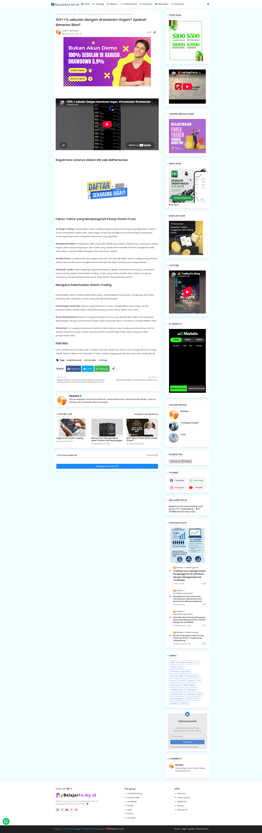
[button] (208, 4)
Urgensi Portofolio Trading (69, 438)
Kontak (191, 829)
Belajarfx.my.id (117, 829)
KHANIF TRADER (189, 685)
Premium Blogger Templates (78, 829)
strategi (68, 14)
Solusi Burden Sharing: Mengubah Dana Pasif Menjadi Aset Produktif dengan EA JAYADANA (189, 620)
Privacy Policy (202, 829)
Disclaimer (182, 809)
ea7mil (182, 680)
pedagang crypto (194, 694)
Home (87, 4)
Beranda (59, 14)
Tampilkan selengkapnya (145, 414)
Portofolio (147, 4)
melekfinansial (74, 360)
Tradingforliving (134, 793)
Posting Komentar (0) (107, 466)
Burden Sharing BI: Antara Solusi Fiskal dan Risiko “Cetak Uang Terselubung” (188, 638)
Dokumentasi (130, 4)
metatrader (90, 360)
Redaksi (74, 396)
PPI (188, 698)
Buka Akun (163, 4)
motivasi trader (176, 694)
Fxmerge (131, 817)
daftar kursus (118, 160)
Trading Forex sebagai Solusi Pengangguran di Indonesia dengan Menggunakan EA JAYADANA (189, 576)
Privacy (180, 805)
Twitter (89, 369)
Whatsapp (103, 369)
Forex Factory (183, 797)
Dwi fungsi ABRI (176, 676)
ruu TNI (196, 698)
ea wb (172, 680)
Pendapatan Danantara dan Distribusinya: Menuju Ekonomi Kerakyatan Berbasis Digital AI (187, 599)
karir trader (174, 685)
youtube (199, 487)
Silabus (113, 4)
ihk (198, 680)
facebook (179, 480)
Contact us (178, 4)
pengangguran (177, 698)
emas (191, 680)
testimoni (184, 703)
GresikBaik (132, 801)
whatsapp (198, 480)
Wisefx (130, 805)
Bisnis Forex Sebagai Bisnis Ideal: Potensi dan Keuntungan (106, 439)
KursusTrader (133, 797)
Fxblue (130, 813)
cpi (197, 662)
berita (172, 662)
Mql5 (129, 809)
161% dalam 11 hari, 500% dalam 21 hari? (142, 439)
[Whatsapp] (6, 821)
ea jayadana (192, 676)
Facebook (75, 369)
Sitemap (181, 793)
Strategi (100, 4)
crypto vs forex (176, 667)
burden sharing (185, 662)
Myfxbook (181, 801)
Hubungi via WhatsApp (180, 461)
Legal (183, 829)
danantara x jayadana (180, 671)
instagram (179, 487)
